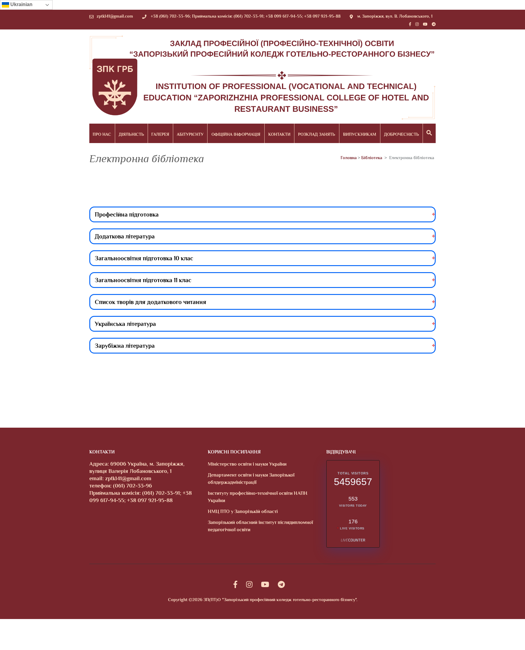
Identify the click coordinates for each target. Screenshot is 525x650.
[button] (429, 133)
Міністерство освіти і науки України (247, 464)
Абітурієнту (190, 134)
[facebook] (410, 24)
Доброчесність (401, 134)
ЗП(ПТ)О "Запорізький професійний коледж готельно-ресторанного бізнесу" (280, 599)
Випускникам (359, 134)
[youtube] (425, 24)
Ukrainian (21, 4)
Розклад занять (316, 134)
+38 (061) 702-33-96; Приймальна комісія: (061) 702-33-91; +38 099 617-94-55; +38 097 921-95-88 (246, 16)
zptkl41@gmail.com (115, 16)
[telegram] (434, 24)
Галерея (160, 134)
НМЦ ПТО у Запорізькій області (243, 511)
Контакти (279, 134)
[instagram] (417, 24)
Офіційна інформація (235, 134)
